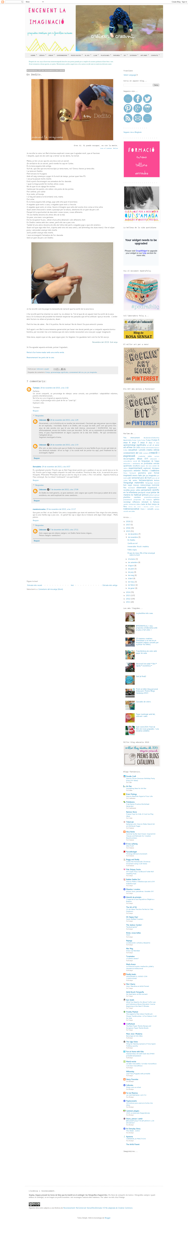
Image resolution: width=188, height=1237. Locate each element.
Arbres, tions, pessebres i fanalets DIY (140, 891)
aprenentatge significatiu (59, 372)
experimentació (135, 468)
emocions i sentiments (131, 463)
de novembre (133, 537)
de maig (131, 575)
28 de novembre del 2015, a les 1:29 (64, 420)
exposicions (127, 470)
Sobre (34, 55)
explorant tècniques (151, 468)
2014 (128, 592)
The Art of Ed (131, 907)
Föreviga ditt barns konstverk (136, 854)
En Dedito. (131, 540)
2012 (128, 599)
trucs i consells (147, 509)
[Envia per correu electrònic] (55, 369)
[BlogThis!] (57, 369)
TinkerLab (130, 822)
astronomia (150, 447)
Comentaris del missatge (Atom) (50, 589)
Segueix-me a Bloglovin (132, 132)
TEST (128, 935)
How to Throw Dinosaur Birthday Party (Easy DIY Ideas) (140, 779)
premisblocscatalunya (151, 497)
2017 (128, 524)
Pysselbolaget (131, 852)
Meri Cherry (130, 984)
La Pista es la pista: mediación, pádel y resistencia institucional (140, 967)
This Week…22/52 (133, 1131)
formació (132, 473)
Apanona (129, 1136)
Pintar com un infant (133, 1087)
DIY (126, 55)
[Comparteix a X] (59, 369)
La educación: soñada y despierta (138, 943)
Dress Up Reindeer (133, 950)
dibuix (139, 458)
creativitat (141, 456)
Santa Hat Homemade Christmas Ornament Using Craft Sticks (138, 862)
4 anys (154, 439)
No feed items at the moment (136, 994)
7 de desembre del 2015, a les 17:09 (64, 489)
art (148, 445)
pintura (145, 494)
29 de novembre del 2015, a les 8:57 (56, 466)
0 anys (134, 440)
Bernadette (37, 466)
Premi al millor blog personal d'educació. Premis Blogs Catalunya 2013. (147, 691)
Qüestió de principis (133, 897)
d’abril (130, 578)
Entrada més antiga (110, 585)
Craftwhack (130, 1024)
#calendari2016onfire (151, 438)
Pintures (117, 55)
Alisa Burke (130, 832)
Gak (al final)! (141, 676)
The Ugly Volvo (132, 1042)
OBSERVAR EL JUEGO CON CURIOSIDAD (136, 977)
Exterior (134, 55)
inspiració (127, 475)
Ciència (42, 55)
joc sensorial (134, 477)
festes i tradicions (150, 470)
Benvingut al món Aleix (134, 1036)
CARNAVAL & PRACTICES (136, 1138)
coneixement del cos (76, 372)
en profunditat (146, 463)
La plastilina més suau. (144, 613)
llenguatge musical (152, 483)
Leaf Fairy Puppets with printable (138, 1073)
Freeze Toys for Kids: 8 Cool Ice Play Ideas (139, 815)
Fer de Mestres (132, 1093)
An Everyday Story (133, 1128)
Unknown (42, 420)
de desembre (133, 534)
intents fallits (137, 475)
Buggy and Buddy (132, 859)
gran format (153, 473)
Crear (51, 55)
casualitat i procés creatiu (140, 449)
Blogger (107, 1218)
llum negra (127, 485)
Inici (72, 585)
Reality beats (131, 974)
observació (141, 487)
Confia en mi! (133, 543)
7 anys (141, 442)
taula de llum (146, 504)
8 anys (48, 372)
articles (143, 447)
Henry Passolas (132, 1079)
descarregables (129, 459)
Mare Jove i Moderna (134, 1034)
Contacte (155, 55)
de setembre (133, 562)
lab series (133, 480)
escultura (136, 466)
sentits (125, 504)
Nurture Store (131, 812)
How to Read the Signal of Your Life (139, 796)
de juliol (131, 569)
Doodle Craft (131, 776)
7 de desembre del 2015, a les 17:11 (64, 529)
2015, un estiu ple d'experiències (138, 1113)
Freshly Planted (132, 1012)
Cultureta (129, 1085)
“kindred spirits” (131, 927)
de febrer (132, 585)
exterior (137, 470)
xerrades (132, 511)
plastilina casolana (132, 497)
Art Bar (129, 786)
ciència (156, 449)
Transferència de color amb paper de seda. (146, 652)
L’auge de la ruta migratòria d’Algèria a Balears (140, 900)
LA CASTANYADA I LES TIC (136, 1095)
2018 (128, 521)
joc (85, 372)
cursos (156, 456)
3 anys (148, 440)
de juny (131, 572)
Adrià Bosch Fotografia (135, 992)
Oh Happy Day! (132, 917)
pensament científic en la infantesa (141, 491)
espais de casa (146, 466)
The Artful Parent (133, 1144)
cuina (150, 456)
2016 (128, 528)
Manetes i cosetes (133, 889)
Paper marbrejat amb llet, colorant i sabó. (145, 715)
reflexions (136, 502)
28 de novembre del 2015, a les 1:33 (64, 445)
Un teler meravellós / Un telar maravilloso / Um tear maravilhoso (141, 1064)
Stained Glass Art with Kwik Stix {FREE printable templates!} (140, 1054)
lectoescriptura (146, 480)
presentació (127, 499)
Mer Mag (129, 948)
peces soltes (135, 490)
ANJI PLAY (130, 846)
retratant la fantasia (150, 502)
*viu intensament (131, 437)
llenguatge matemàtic (133, 482)
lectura (156, 480)
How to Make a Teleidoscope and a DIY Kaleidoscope (140, 882)
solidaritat (132, 504)
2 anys (143, 440)
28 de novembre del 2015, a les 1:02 (54, 388)
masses (136, 485)
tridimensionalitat (131, 508)
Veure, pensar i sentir (134, 1119)
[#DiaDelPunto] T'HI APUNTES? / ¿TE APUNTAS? (140, 1122)
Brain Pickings (131, 794)
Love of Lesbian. (109, 148)
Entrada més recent (34, 585)
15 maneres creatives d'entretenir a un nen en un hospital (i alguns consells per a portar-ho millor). (147, 641)
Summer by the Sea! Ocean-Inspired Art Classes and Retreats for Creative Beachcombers (140, 836)
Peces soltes (77, 55)
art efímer (128, 447)
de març (131, 582)
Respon (36, 411)
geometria (142, 473)
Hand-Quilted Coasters (134, 919)
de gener (131, 588)
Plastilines (106, 55)
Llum (96, 55)
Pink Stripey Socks (133, 869)
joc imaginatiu (92, 372)
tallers (138, 504)
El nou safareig (131, 844)
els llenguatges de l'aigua (148, 461)
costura (145, 453)
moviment (131, 488)
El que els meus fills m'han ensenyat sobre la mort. (141, 554)
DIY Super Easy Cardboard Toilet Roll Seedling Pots (140, 872)
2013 (128, 595)
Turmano (36, 388)
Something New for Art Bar (136, 788)
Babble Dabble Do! (133, 879)
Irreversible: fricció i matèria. (138, 546)
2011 (128, 602)
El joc (88, 55)
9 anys (156, 443)
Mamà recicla (131, 1061)
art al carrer (154, 445)
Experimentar (63, 55)
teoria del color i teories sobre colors (144, 507)
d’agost (131, 565)
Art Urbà (145, 55)
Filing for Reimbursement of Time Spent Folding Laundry (141, 1045)
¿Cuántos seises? (132, 958)
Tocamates (130, 956)
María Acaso (131, 964)
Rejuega (129, 940)
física (125, 473)
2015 (128, 531)
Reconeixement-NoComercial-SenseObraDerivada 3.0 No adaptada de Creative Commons (98, 1208)
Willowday (130, 1071)
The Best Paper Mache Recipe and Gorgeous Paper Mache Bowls (138, 1027)
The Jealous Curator (134, 925)
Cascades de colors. (143, 701)
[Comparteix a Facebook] (62, 369)
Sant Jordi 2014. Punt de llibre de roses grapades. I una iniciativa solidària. (147, 729)
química (156, 499)
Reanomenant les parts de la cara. (40, 357)
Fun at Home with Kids (135, 1051)
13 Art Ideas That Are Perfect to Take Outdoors (139, 910)
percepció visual (144, 492)
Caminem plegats (132, 1111)
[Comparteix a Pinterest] (64, 369)
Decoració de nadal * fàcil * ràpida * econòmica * (146, 665)
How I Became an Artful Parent (137, 986)
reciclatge (127, 502)
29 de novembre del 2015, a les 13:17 (61, 509)
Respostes (39, 415)
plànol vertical (154, 495)
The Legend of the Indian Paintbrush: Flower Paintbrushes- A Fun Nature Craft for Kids (141, 1016)
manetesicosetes (39, 509)
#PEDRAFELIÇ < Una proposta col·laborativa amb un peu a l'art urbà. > (146, 628)
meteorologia (145, 485)
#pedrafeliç (127, 440)
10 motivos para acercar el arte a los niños (139, 1104)
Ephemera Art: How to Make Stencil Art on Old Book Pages (140, 825)
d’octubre (132, 559)
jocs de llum (145, 477)
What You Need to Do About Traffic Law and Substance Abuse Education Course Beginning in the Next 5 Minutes (141, 1004)
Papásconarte (131, 1101)
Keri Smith (130, 1000)
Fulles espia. (132, 550)
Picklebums (130, 802)
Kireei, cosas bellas (133, 933)
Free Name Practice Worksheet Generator (137, 805)
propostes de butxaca (143, 499)
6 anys (132, 442)
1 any (139, 440)
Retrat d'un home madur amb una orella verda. (45, 352)
